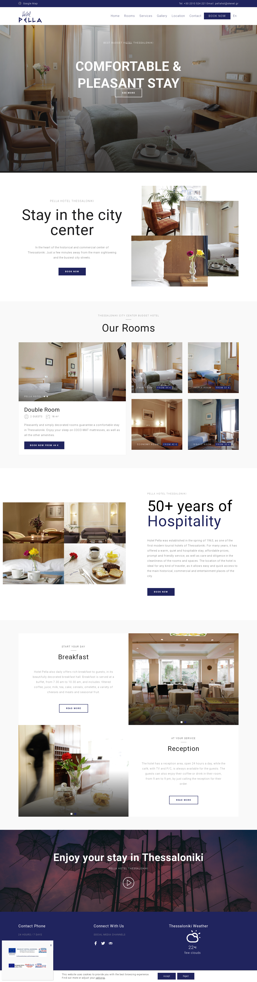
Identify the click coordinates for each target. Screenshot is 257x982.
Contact (195, 15)
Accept (166, 976)
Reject (186, 976)
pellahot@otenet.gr (227, 3)
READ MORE (73, 708)
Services (145, 15)
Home (115, 15)
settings (100, 978)
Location (178, 15)
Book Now (217, 15)
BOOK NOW (72, 271)
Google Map (30, 3)
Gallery (162, 15)
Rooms (129, 15)
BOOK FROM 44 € (44, 445)
